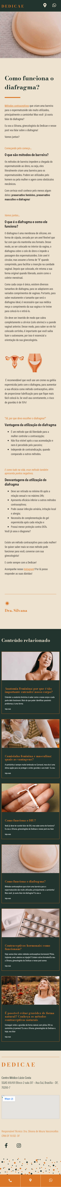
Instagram (29, 569)
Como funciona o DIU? (20, 820)
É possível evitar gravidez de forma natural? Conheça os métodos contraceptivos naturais (29, 1016)
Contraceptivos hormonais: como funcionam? (27, 947)
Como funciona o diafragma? (25, 881)
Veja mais (8, 708)
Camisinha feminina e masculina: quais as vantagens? (28, 757)
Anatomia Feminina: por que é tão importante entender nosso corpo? (29, 690)
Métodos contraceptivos (17, 105)
